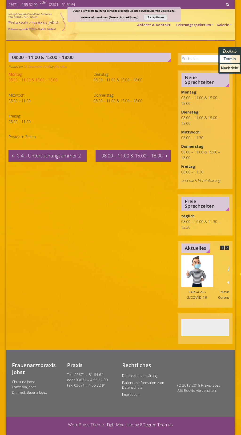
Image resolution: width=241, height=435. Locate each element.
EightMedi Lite (120, 424)
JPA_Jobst (60, 66)
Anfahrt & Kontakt (154, 24)
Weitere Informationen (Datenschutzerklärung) (109, 17)
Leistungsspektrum (193, 24)
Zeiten (30, 136)
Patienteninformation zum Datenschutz (143, 385)
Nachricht (229, 68)
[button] (227, 248)
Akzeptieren (156, 17)
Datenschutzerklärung (139, 375)
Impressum (131, 394)
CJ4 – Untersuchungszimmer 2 (49, 156)
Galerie (223, 24)
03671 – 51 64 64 (62, 4)
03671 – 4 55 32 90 (22, 4)
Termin (230, 59)
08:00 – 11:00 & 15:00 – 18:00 (132, 156)
